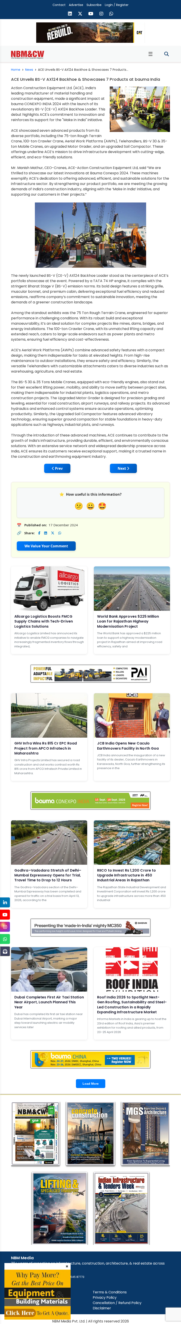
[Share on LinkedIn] (45, 533)
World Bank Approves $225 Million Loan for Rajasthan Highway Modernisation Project (128, 621)
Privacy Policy (105, 1297)
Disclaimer (102, 1308)
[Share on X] (52, 533)
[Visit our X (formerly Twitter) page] (80, 14)
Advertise (76, 5)
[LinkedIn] (5, 903)
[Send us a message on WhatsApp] (111, 14)
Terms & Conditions (110, 1292)
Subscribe (94, 5)
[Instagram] (5, 927)
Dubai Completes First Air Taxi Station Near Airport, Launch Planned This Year (49, 1002)
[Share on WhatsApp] (59, 533)
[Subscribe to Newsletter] (5, 951)
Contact (59, 5)
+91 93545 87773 (73, 1277)
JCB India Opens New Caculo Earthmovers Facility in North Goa (128, 746)
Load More (91, 1083)
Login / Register (116, 5)
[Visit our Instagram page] (101, 14)
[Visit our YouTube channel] (91, 14)
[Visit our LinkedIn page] (70, 14)
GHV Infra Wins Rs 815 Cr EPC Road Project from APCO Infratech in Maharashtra (45, 748)
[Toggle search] (166, 54)
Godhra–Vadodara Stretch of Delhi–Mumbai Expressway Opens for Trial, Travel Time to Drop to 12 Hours (47, 875)
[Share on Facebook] (39, 533)
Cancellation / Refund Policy (117, 1302)
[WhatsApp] (5, 939)
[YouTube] (5, 915)
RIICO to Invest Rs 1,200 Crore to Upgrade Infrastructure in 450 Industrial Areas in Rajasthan (126, 875)
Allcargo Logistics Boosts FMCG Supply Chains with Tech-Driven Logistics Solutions (43, 621)
